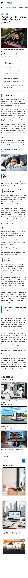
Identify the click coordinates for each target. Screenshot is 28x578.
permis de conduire (6, 54)
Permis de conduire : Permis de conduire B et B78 (14, 74)
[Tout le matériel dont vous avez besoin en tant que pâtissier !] (14, 390)
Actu (2, 428)
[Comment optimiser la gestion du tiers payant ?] (14, 481)
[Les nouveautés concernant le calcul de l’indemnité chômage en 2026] (14, 515)
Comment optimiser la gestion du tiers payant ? (14, 499)
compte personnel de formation (15, 49)
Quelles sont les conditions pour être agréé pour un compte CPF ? (13, 86)
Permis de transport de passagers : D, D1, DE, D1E (14, 82)
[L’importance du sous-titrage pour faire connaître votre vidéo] (14, 439)
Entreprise (4, 404)
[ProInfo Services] (9, 3)
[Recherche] (22, 3)
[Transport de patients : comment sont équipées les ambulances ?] (14, 415)
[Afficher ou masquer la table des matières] (19, 63)
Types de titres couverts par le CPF (12, 70)
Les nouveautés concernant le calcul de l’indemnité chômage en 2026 (12, 533)
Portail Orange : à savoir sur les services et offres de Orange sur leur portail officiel (14, 549)
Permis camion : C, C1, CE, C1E (11, 78)
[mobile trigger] (2, 3)
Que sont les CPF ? (8, 67)
